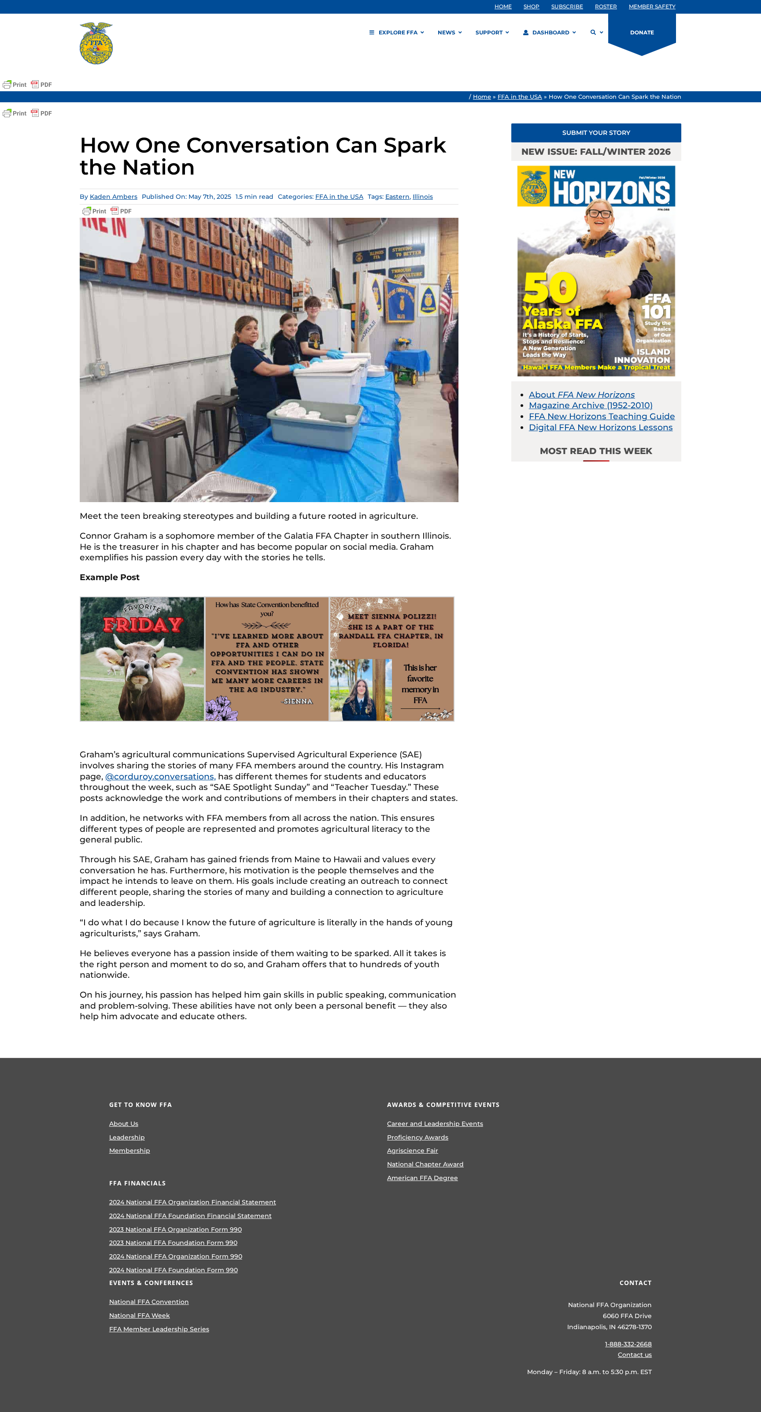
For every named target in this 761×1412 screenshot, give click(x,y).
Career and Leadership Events (435, 1124)
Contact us (635, 1355)
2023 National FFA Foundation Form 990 (173, 1243)
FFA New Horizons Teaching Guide (602, 416)
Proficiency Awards (417, 1137)
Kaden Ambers (113, 197)
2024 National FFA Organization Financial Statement (192, 1202)
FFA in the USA (520, 96)
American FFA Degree (422, 1178)
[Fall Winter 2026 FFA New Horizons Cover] (596, 165)
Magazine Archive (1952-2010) (591, 405)
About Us (123, 1124)
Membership (129, 1151)
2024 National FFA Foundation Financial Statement (190, 1216)
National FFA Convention (149, 1302)
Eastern (397, 197)
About (582, 395)
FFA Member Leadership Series (159, 1329)
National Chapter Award (425, 1164)
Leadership (127, 1137)
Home (482, 96)
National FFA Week (139, 1315)
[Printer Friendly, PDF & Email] (27, 84)
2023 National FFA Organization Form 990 (175, 1229)
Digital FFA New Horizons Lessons (601, 427)
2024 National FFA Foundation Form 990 (173, 1270)
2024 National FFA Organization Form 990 (175, 1256)
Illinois (423, 197)
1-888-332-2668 (628, 1344)
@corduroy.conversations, (160, 776)
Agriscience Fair (412, 1151)
